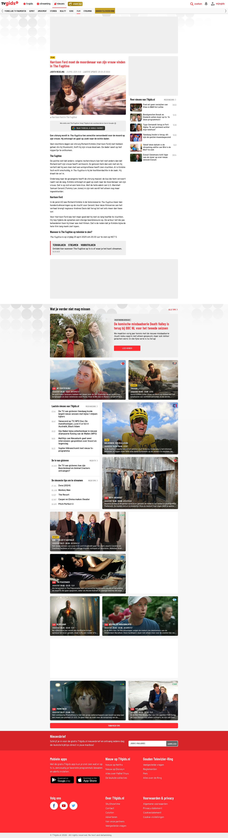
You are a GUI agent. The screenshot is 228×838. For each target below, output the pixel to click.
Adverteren (111, 817)
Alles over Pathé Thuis (117, 773)
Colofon (109, 812)
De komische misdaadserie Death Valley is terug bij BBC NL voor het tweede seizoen (141, 326)
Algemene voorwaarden (155, 804)
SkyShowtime (112, 804)
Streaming (88, 11)
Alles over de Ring (152, 778)
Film (78, 11)
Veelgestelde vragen (153, 765)
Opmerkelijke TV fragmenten (14, 11)
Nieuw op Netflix (114, 765)
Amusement (42, 11)
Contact (109, 808)
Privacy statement (152, 808)
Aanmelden (172, 744)
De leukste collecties (116, 778)
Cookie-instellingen (153, 817)
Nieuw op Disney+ (115, 769)
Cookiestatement (152, 812)
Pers (145, 773)
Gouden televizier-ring (105, 11)
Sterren (53, 11)
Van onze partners (114, 821)
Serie (71, 11)
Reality (63, 11)
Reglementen (150, 769)
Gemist (32, 11)
